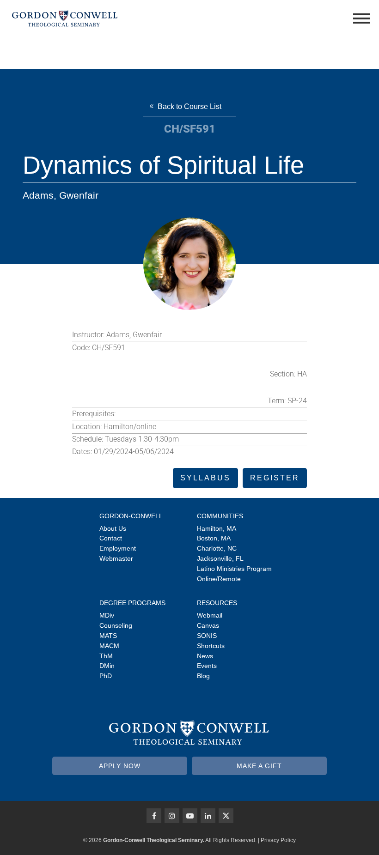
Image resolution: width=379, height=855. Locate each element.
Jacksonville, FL (220, 558)
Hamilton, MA (216, 528)
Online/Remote (219, 578)
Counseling (115, 625)
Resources (217, 602)
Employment (117, 548)
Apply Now (120, 766)
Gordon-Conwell (131, 516)
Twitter (226, 815)
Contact (110, 538)
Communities (220, 516)
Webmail (209, 615)
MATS (108, 635)
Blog (203, 675)
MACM (109, 645)
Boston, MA (214, 538)
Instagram (172, 815)
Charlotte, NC (217, 548)
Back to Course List (189, 106)
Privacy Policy (278, 840)
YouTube (190, 815)
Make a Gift (259, 766)
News (205, 656)
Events (207, 665)
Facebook (154, 815)
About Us (112, 528)
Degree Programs (132, 602)
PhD (105, 675)
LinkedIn (208, 815)
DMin (107, 665)
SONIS (207, 635)
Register (275, 478)
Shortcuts (211, 645)
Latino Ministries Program (234, 568)
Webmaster (116, 558)
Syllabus (205, 478)
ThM (106, 656)
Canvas (208, 625)
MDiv (106, 615)
